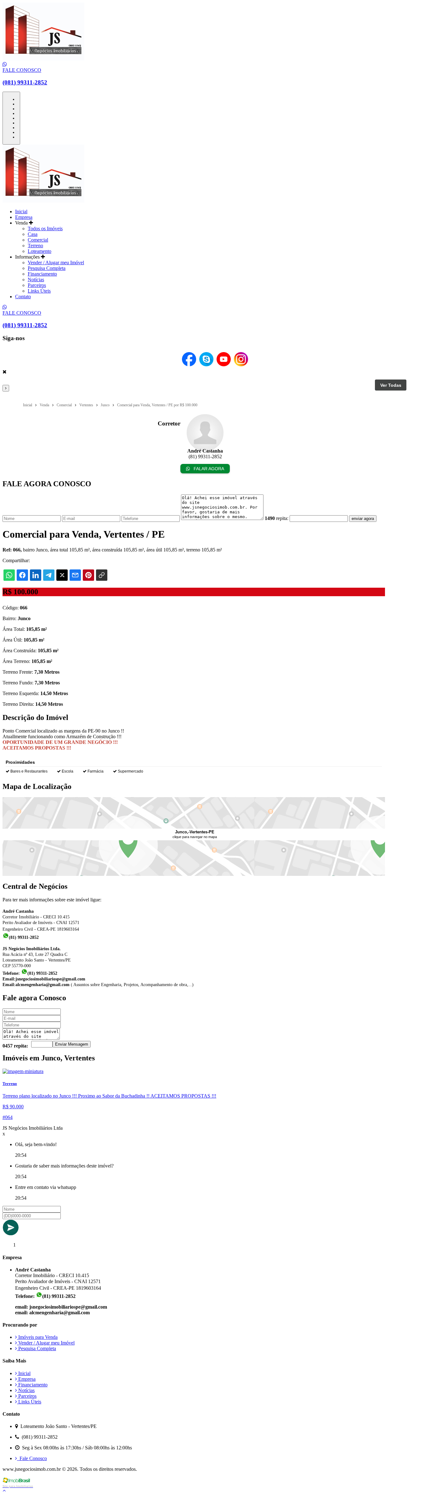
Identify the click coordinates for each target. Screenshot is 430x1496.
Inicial (21, 211)
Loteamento (39, 251)
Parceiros (37, 285)
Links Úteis (39, 291)
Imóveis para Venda (37, 1337)
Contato (23, 296)
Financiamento (42, 274)
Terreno (35, 245)
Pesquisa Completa (46, 268)
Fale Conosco (32, 1458)
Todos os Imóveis (45, 228)
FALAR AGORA (208, 468)
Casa (32, 234)
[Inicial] (43, 58)
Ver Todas (390, 385)
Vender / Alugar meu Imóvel (56, 262)
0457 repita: (15, 1045)
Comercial (38, 240)
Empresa (23, 217)
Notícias (36, 279)
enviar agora (363, 518)
